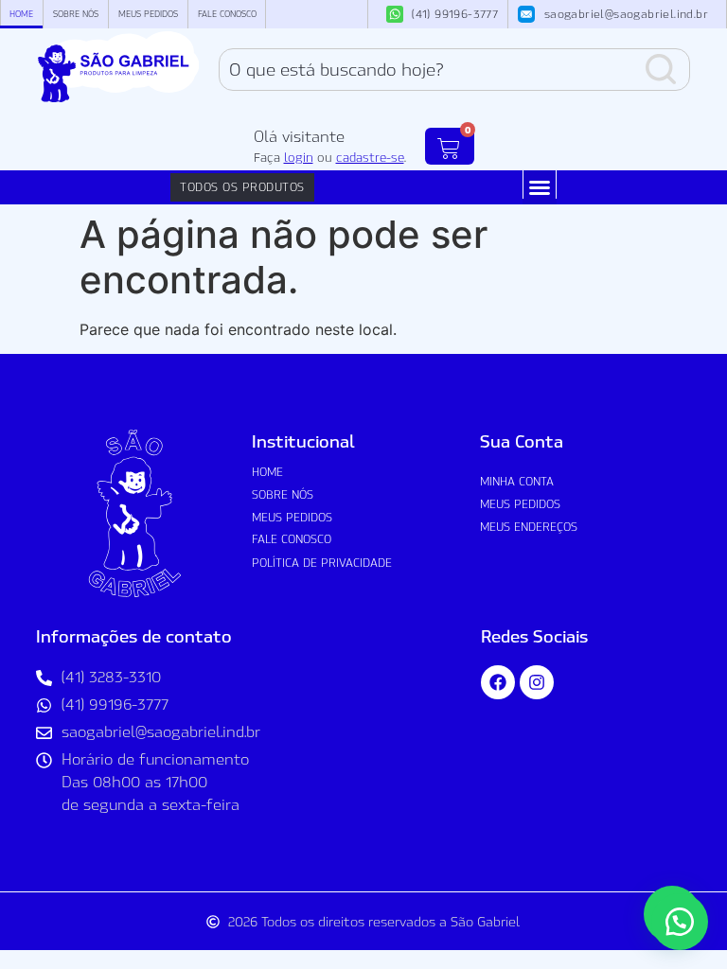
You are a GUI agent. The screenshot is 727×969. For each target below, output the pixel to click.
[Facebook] (498, 682)
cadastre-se (370, 157)
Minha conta (517, 481)
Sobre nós (75, 14)
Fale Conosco (227, 14)
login (298, 157)
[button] (540, 187)
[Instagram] (537, 682)
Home (21, 14)
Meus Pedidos (148, 14)
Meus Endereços (528, 527)
